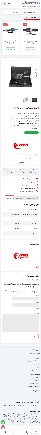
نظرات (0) (9, 198)
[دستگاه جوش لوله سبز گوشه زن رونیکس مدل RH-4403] (11, 31)
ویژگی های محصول (31, 198)
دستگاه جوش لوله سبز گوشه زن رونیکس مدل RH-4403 (11, 42)
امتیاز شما (36, 309)
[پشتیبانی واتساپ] (3, 422)
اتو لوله (27, 158)
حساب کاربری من (33, 361)
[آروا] (20, 146)
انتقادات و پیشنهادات (32, 386)
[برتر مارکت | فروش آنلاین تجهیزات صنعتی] (30, 4)
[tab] (32, 197)
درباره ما (35, 377)
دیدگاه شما (35, 313)
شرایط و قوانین (34, 383)
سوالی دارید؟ (30, 133)
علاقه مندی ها (34, 370)
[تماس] (3, 427)
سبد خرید (35, 364)
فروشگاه (33, 12)
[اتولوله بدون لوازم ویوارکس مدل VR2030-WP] (30, 31)
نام (37, 296)
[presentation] (3, 17)
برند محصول (18, 198)
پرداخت (36, 367)
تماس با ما (35, 380)
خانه (38, 12)
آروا (31, 155)
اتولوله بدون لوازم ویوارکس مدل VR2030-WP (30, 42)
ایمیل (37, 302)
